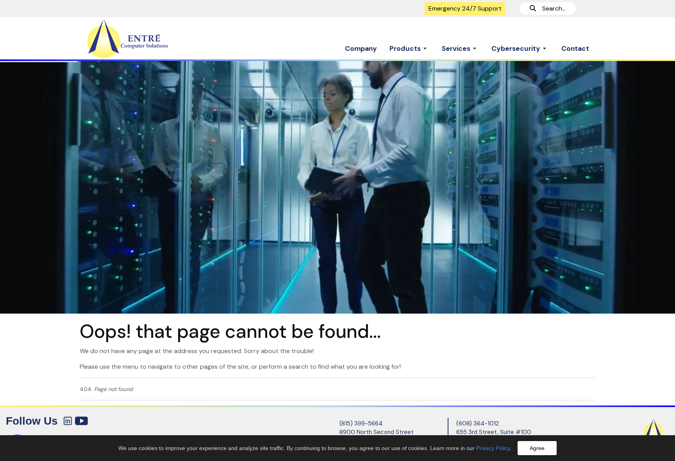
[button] (409, 44)
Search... (551, 8)
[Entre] (144, 38)
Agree (537, 448)
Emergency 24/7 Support (465, 8)
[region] (337, 187)
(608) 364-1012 (477, 423)
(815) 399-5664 (360, 423)
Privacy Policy (493, 448)
